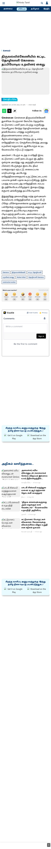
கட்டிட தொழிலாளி (34, 272)
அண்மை (8, 9)
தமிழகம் (35, 9)
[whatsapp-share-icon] (4, 112)
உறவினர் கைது (8, 277)
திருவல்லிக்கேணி (18, 272)
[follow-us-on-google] (46, 111)
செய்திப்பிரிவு (9, 99)
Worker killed (21, 277)
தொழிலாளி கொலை (36, 277)
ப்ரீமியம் (22, 9)
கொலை (6, 272)
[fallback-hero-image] (11, 474)
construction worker (9, 282)
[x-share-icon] (9, 112)
